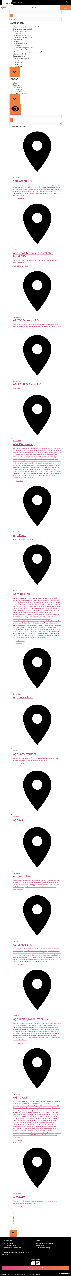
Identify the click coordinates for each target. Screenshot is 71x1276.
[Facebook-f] (33, 1263)
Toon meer (19, 75)
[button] (60, 1)
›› (13, 1229)
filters (16, 1235)
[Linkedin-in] (38, 1263)
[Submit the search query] (11, 15)
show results (20, 113)
